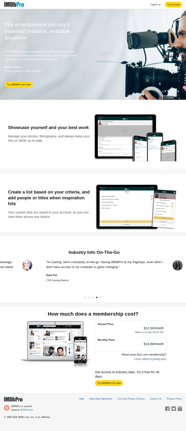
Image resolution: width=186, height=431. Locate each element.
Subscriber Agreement (100, 398)
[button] (173, 4)
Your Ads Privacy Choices (131, 398)
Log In (154, 4)
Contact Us (156, 398)
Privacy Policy (174, 398)
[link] (93, 298)
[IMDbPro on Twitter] (173, 408)
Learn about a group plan (150, 358)
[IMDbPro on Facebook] (167, 408)
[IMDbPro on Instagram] (180, 408)
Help (81, 398)
